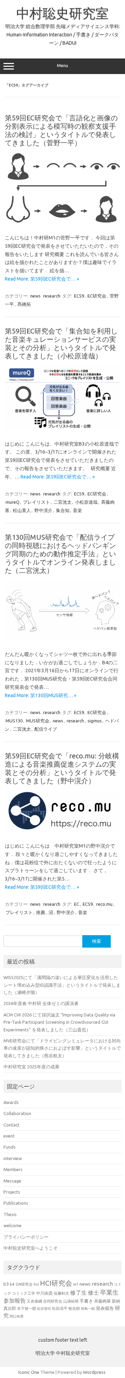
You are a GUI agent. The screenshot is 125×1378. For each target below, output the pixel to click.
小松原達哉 (86, 502)
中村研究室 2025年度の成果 (31, 1066)
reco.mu (104, 904)
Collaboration (17, 1113)
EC (76, 904)
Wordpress (94, 1372)
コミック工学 (23, 1293)
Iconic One (28, 1372)
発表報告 (105, 1308)
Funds (9, 1146)
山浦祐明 (70, 1301)
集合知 (62, 510)
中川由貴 (44, 1293)
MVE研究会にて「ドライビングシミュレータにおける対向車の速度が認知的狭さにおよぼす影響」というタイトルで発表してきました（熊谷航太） (62, 1048)
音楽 (77, 510)
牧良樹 (74, 1308)
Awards (11, 1102)
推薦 (40, 912)
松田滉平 (59, 1308)
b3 (6, 1283)
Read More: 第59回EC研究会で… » (42, 279)
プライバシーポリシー (26, 1236)
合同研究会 (52, 1301)
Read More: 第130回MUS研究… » (40, 695)
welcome (12, 1225)
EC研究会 (97, 295)
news (35, 295)
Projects (11, 1191)
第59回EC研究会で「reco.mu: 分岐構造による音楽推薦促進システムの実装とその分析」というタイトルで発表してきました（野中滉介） (62, 768)
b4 (12, 1284)
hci (36, 1284)
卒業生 (109, 1292)
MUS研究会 (37, 720)
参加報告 (14, 1300)
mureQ (12, 502)
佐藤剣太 (61, 1293)
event (9, 1135)
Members (13, 1169)
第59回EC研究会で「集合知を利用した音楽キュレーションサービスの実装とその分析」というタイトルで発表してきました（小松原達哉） (61, 343)
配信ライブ (45, 729)
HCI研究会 (56, 1283)
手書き (86, 1301)
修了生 (78, 1292)
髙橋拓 (24, 304)
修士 (93, 1292)
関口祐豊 (17, 1316)
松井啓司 (44, 1309)
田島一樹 (88, 1308)
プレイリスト (36, 502)
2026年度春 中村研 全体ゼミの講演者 (40, 1003)
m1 (75, 1284)
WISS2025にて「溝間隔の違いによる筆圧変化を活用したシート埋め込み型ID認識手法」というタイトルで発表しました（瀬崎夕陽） (61, 985)
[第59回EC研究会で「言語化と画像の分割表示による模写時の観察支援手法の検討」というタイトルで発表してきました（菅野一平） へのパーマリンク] (62, 222)
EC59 (79, 295)
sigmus (95, 720)
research (51, 295)
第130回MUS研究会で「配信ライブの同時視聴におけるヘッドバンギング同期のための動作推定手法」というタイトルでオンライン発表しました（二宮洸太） (60, 553)
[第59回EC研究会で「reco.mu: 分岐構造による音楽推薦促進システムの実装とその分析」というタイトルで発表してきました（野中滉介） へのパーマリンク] (62, 830)
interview (12, 1158)
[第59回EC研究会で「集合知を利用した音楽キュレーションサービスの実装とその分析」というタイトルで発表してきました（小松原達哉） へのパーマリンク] (62, 428)
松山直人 (22, 510)
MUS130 (14, 720)
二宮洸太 (62, 502)
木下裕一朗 (26, 1308)
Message (12, 1180)
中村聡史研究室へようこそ (30, 1247)
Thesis (10, 1214)
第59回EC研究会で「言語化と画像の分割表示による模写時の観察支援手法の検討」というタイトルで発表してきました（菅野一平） (61, 130)
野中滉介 (43, 510)
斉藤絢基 (102, 1301)
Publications (15, 1203)
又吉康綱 (34, 1301)
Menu (62, 65)
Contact (11, 1124)
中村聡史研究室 (62, 13)
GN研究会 (24, 1284)
